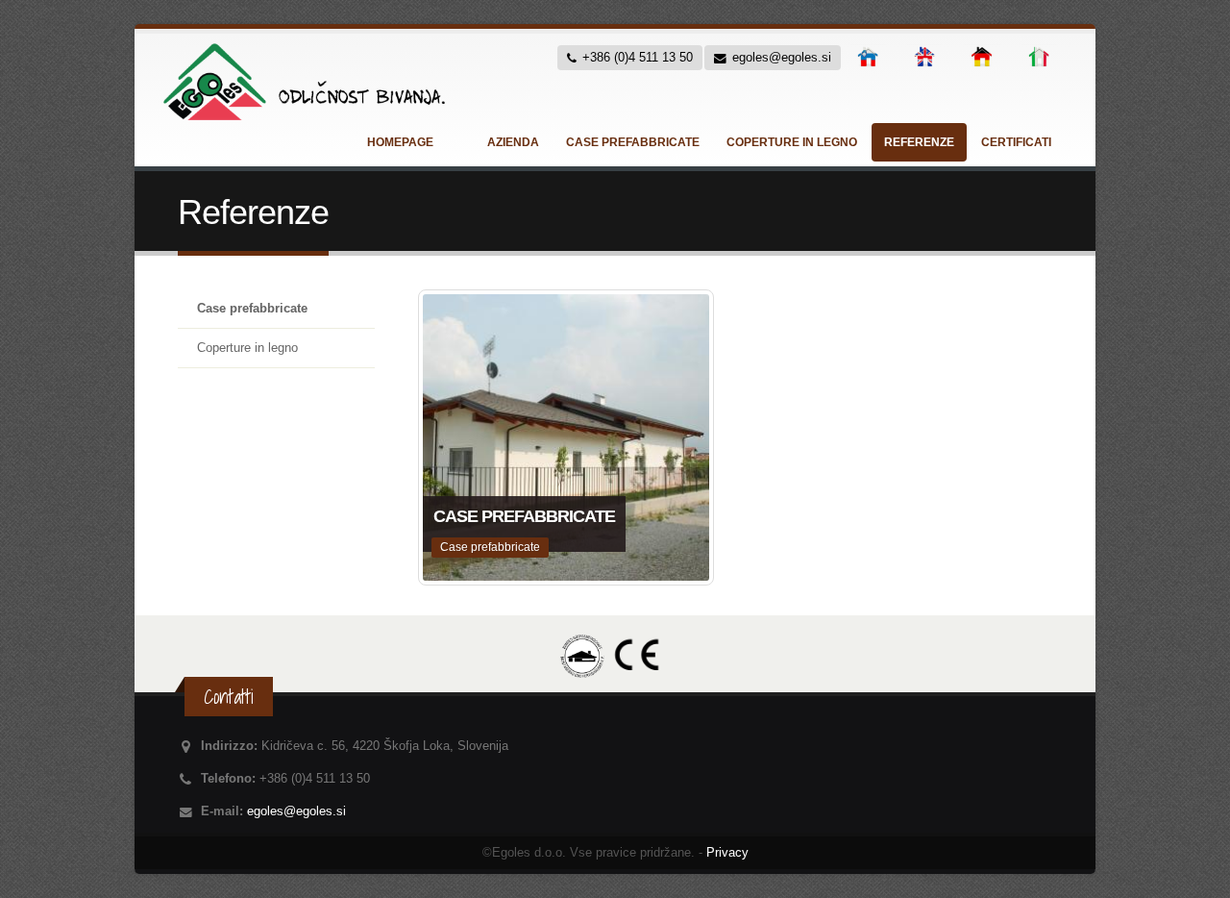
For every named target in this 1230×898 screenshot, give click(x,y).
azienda (513, 142)
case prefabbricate (633, 142)
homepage (400, 142)
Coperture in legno (247, 348)
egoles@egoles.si (296, 811)
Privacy (727, 853)
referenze (919, 142)
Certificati (1016, 142)
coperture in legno (791, 142)
